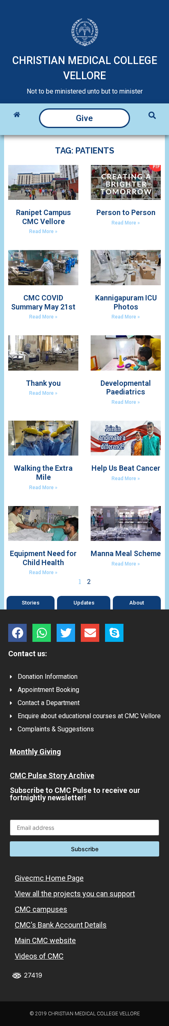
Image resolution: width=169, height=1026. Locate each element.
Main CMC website (45, 940)
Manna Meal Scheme (126, 553)
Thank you (43, 383)
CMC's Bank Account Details (61, 925)
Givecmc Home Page (49, 878)
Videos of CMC (39, 956)
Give (84, 118)
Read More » (43, 231)
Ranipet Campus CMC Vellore (43, 217)
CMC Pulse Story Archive (52, 775)
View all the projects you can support (75, 893)
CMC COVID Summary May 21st (43, 302)
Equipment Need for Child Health (43, 558)
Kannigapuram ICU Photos (126, 302)
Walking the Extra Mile (43, 472)
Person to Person (125, 212)
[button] (152, 115)
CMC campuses (41, 909)
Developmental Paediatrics (125, 387)
